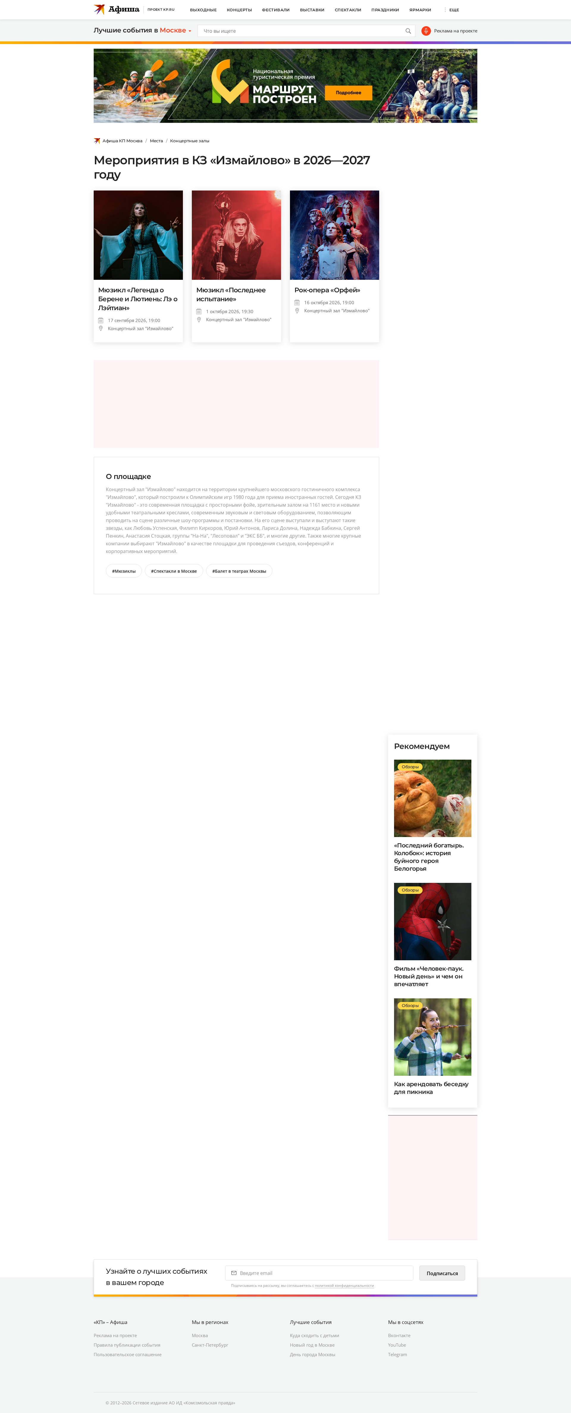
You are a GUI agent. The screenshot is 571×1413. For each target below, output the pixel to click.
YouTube (397, 1345)
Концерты (239, 9)
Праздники (385, 9)
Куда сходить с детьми (314, 1335)
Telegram (397, 1354)
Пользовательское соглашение (127, 1354)
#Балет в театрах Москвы (239, 571)
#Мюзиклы (124, 571)
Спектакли (348, 9)
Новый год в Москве (312, 1345)
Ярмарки (421, 9)
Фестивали (276, 9)
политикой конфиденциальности (344, 1285)
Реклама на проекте (455, 31)
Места (156, 140)
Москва (200, 1335)
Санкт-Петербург (210, 1345)
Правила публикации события (127, 1345)
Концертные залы (189, 140)
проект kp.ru (161, 9)
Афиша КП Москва (122, 140)
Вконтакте (399, 1335)
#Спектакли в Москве (174, 571)
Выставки (312, 9)
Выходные (203, 9)
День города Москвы (312, 1354)
